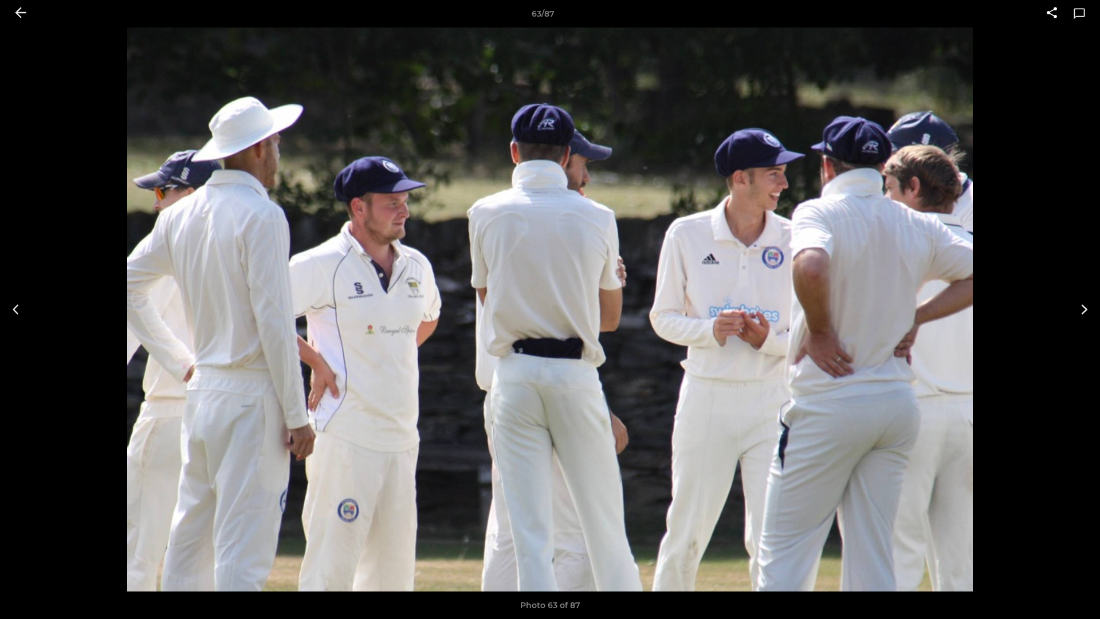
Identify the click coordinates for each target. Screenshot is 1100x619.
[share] (1052, 14)
